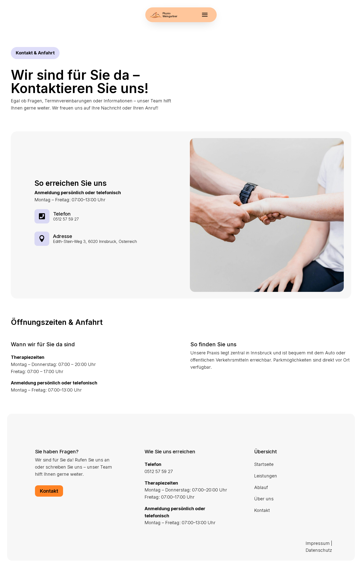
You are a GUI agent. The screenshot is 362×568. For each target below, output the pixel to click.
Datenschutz (319, 550)
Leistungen (265, 475)
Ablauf (261, 487)
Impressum (318, 543)
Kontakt (49, 491)
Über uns (264, 498)
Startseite (264, 464)
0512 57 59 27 (66, 219)
